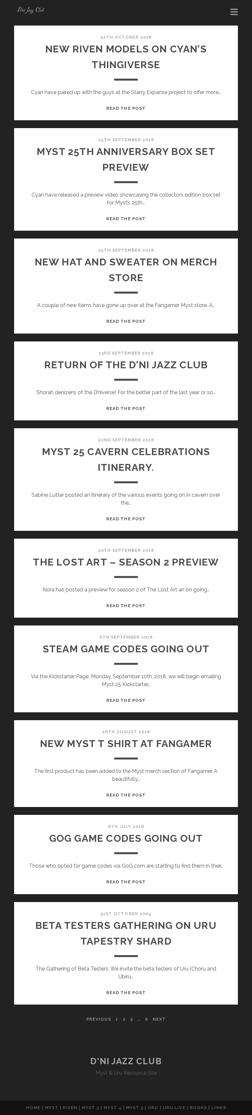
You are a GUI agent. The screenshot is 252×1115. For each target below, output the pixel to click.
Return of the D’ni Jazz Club (126, 365)
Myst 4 (113, 1107)
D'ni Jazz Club (126, 1061)
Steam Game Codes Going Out (126, 649)
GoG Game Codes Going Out (126, 838)
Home (33, 1107)
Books (198, 1107)
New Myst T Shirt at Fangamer (126, 743)
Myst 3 (90, 1107)
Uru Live (174, 1107)
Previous (98, 1019)
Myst (51, 1107)
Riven (70, 1107)
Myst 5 (135, 1107)
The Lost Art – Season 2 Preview (126, 562)
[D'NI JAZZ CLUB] (30, 14)
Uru (153, 1107)
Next (159, 1019)
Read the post (126, 108)
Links (218, 1107)
